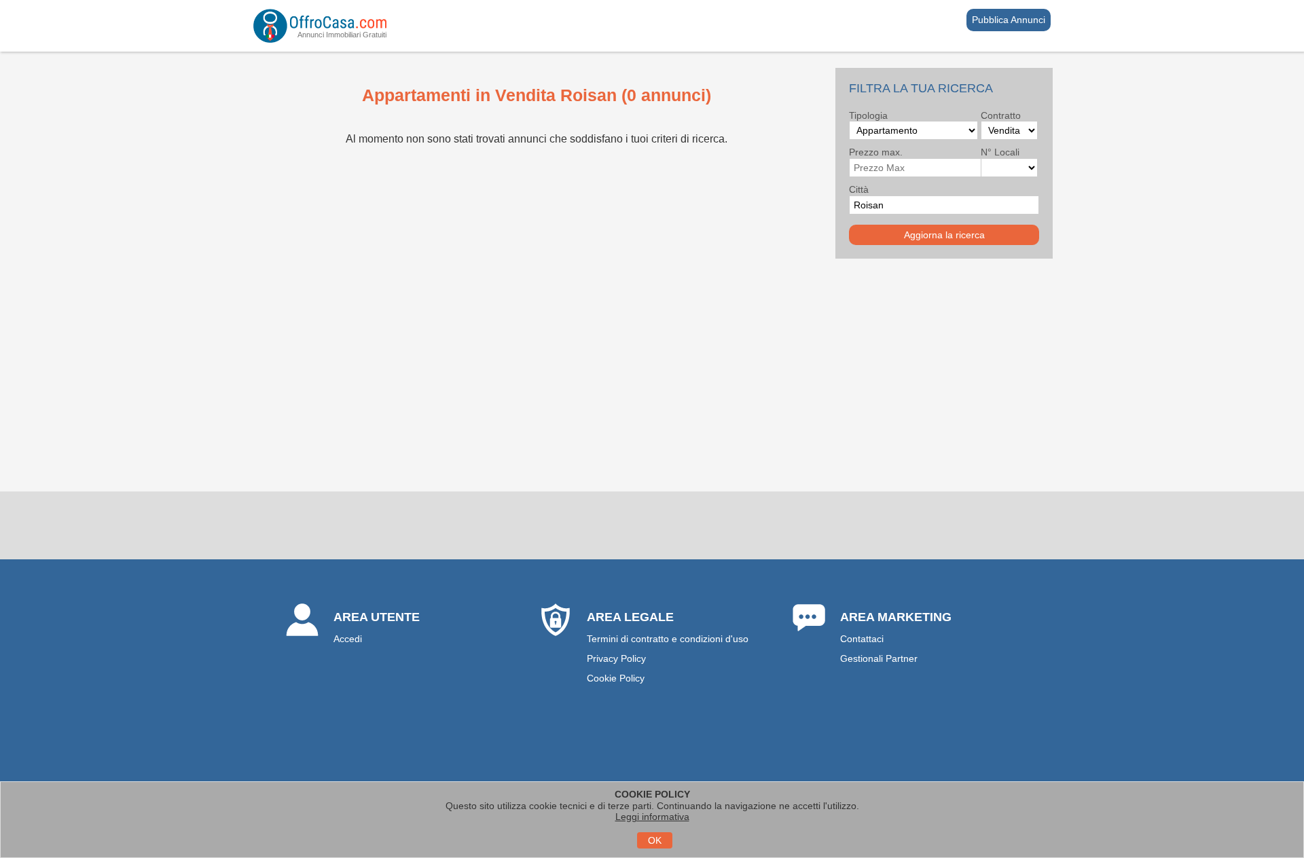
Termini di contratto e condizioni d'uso (667, 638)
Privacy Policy (616, 658)
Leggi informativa (652, 816)
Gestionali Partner (879, 658)
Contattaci (862, 638)
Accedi (347, 638)
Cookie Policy (616, 678)
